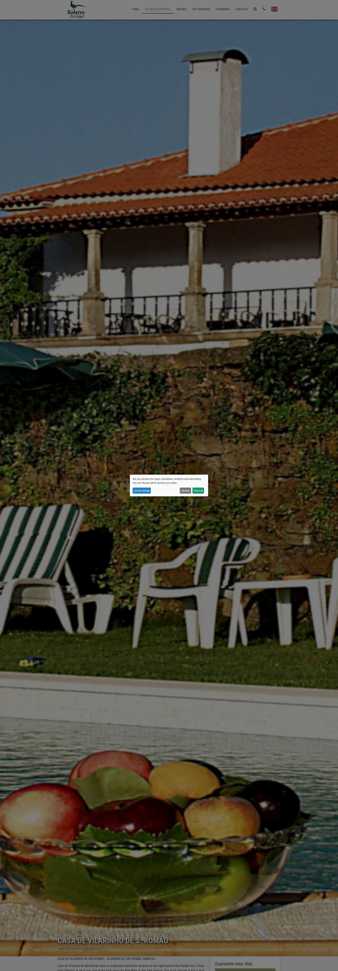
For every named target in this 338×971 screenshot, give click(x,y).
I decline (185, 490)
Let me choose (142, 490)
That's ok (198, 490)
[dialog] (169, 486)
